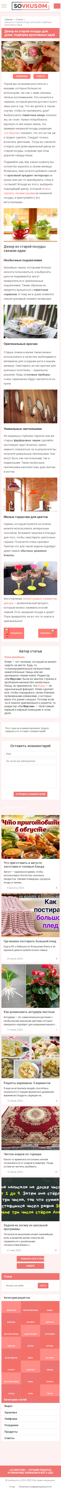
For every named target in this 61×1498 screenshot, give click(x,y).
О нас (12, 1486)
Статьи (19, 19)
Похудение (11, 1425)
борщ (41, 685)
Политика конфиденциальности (35, 1486)
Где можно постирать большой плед (30, 941)
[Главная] (30, 6)
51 (56, 1250)
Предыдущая (16, 633)
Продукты (11, 1431)
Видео (8, 1406)
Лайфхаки (22, 76)
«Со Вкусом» (12, 133)
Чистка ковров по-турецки (22, 1154)
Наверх (30, 1266)
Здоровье (10, 1412)
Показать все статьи (32, 1259)
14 (56, 1172)
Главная (8, 19)
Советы (40, 76)
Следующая (45, 633)
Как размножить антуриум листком (29, 1012)
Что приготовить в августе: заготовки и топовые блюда (24, 864)
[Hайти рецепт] (57, 6)
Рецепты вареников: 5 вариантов (27, 1083)
